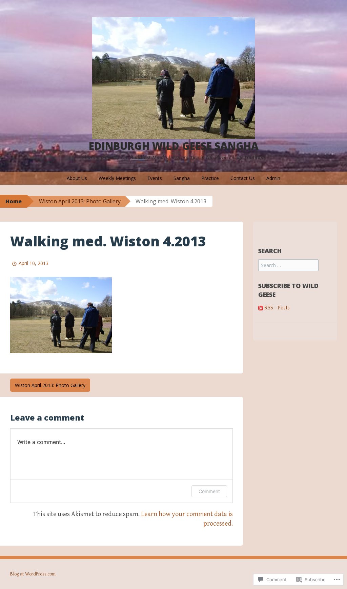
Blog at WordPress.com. (33, 574)
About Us (77, 178)
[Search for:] (288, 265)
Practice (210, 178)
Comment (209, 491)
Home (13, 201)
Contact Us (242, 178)
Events (154, 178)
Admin (273, 178)
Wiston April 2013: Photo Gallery (80, 201)
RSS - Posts (277, 308)
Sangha (182, 178)
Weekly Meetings (117, 178)
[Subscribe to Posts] (260, 308)
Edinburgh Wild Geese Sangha (174, 146)
